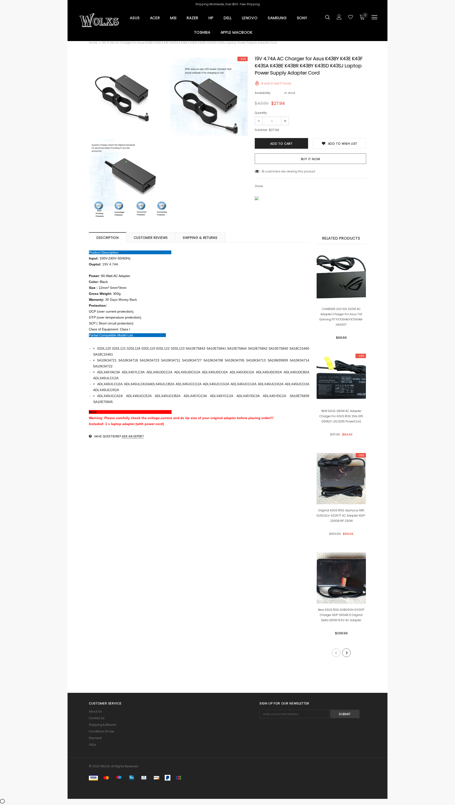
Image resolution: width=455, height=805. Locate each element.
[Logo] (99, 20)
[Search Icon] (327, 17)
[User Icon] (339, 17)
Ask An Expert (133, 436)
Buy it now (310, 159)
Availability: (263, 93)
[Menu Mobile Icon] (374, 17)
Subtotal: (261, 130)
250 (264, 171)
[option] (128, 137)
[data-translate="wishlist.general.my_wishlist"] (350, 17)
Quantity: (261, 113)
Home (93, 43)
